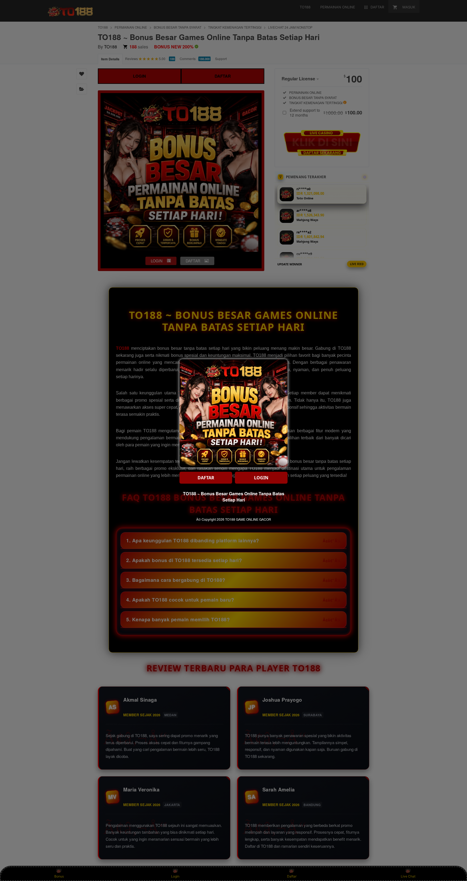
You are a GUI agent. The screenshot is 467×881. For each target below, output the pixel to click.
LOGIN (261, 478)
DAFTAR (206, 478)
